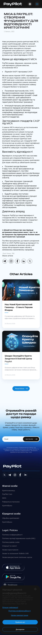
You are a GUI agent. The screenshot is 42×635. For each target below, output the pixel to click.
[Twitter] (4, 475)
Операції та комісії (9, 546)
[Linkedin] (23, 261)
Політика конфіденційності (12, 535)
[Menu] (37, 4)
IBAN (4, 498)
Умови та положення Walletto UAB (15, 554)
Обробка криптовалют (10, 518)
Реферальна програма (11, 502)
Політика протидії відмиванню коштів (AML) (18, 538)
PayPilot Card (7, 494)
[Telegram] (4, 261)
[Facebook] (17, 261)
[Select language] (30, 4)
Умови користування (10, 550)
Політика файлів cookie (10, 542)
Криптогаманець (8, 491)
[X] (30, 261)
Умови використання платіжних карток (17, 557)
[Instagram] (11, 261)
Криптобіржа (7, 506)
